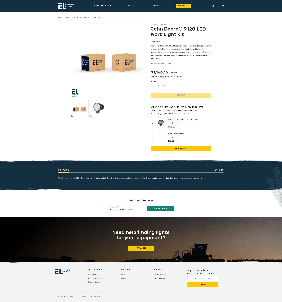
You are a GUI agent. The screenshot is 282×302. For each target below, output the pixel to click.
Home (60, 18)
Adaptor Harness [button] (176, 133)
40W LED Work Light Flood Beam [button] (183, 119)
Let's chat (141, 248)
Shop (67, 18)
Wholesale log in (94, 274)
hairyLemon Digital (95, 296)
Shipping (163, 76)
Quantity (154, 81)
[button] (101, 6)
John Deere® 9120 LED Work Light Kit (85, 18)
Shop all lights (93, 282)
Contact (124, 278)
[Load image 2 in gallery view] (98, 109)
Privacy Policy (159, 278)
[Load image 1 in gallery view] (80, 109)
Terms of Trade (160, 274)
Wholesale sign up (95, 278)
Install (123, 274)
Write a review (160, 208)
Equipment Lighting (69, 296)
